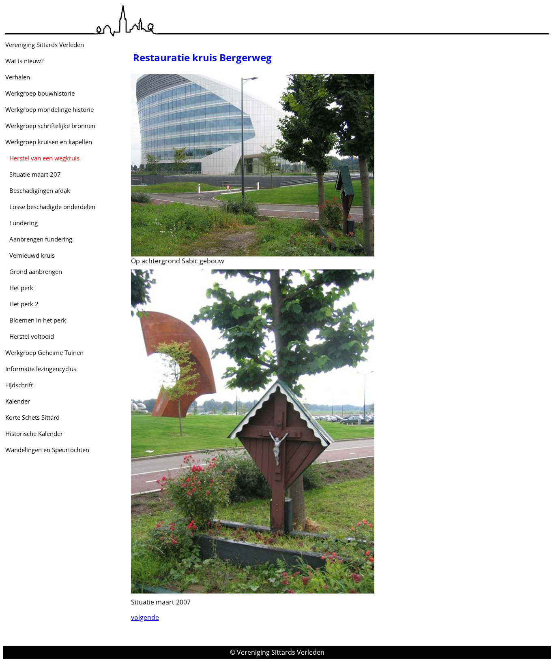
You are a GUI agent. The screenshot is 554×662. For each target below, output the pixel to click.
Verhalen (17, 77)
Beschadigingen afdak (39, 190)
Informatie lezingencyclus (40, 369)
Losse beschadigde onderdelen (52, 207)
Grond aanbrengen (35, 271)
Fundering (23, 223)
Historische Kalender (34, 433)
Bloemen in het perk (37, 320)
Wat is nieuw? (24, 61)
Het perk (21, 288)
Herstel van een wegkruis (44, 158)
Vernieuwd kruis (32, 255)
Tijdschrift (19, 385)
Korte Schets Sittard (32, 417)
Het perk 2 (24, 304)
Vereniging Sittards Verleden (44, 45)
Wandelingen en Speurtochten (47, 450)
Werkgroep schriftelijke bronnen (50, 126)
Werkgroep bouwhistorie (40, 93)
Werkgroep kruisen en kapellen (48, 142)
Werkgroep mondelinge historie (49, 109)
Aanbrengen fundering (40, 239)
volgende (145, 617)
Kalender (17, 401)
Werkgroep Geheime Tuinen (44, 352)
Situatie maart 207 (35, 174)
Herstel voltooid (31, 336)
